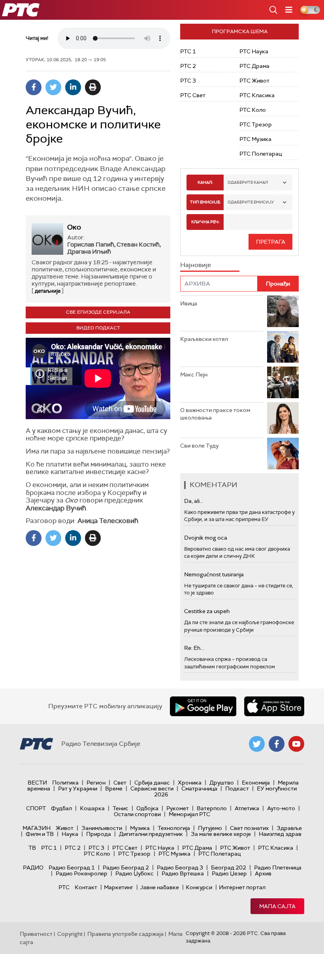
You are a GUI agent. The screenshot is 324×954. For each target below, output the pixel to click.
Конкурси (199, 887)
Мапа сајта (277, 906)
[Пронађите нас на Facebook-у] (276, 744)
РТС (64, 887)
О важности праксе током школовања (215, 413)
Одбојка (147, 808)
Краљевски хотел (204, 338)
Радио (33, 867)
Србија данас (152, 782)
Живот (64, 828)
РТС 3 (188, 80)
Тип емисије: (205, 202)
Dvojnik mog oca (205, 537)
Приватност (36, 933)
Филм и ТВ (40, 833)
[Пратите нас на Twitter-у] (257, 744)
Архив (263, 873)
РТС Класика (257, 95)
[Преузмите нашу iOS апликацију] (274, 706)
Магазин (37, 828)
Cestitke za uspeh (207, 611)
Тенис (120, 808)
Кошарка (92, 808)
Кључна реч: (205, 221)
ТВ (32, 847)
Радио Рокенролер (81, 873)
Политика (65, 782)
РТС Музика (255, 139)
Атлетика (247, 808)
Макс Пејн (193, 374)
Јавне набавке (159, 887)
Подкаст (237, 788)
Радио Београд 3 (180, 867)
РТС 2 (188, 66)
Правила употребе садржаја (125, 933)
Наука (70, 833)
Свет (119, 782)
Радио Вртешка (183, 873)
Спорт (36, 808)
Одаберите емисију (251, 202)
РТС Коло (252, 109)
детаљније (47, 291)
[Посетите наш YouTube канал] (296, 744)
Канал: (205, 182)
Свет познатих (249, 828)
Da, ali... (193, 500)
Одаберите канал (248, 182)
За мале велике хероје (221, 833)
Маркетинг (118, 887)
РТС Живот (254, 80)
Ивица (188, 303)
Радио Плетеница (277, 867)
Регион (96, 782)
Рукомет (177, 808)
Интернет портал (242, 887)
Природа (98, 833)
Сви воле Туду (199, 445)
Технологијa (174, 828)
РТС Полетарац (260, 153)
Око (74, 227)
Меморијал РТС (189, 814)
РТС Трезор (255, 124)
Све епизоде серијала (98, 312)
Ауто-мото (281, 808)
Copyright (70, 933)
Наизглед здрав (280, 833)
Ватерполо (212, 808)
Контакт (86, 887)
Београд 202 (228, 867)
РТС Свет (192, 95)
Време (113, 788)
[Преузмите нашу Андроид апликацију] (203, 706)
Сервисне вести (151, 788)
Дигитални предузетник (151, 833)
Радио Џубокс (134, 873)
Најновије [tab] (195, 265)
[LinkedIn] (73, 87)
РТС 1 (188, 51)
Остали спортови (137, 814)
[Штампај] (93, 87)
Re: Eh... (194, 647)
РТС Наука (253, 51)
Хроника (190, 782)
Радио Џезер (229, 873)
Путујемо (210, 828)
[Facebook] (33, 87)
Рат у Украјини (77, 788)
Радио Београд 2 (126, 867)
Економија (256, 782)
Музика (140, 828)
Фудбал (61, 808)
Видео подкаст (98, 328)
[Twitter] (53, 87)
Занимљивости (101, 828)
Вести (37, 782)
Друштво (221, 782)
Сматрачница (199, 788)
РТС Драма (254, 66)
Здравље (289, 828)
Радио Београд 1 (72, 867)
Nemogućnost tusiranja (214, 574)
